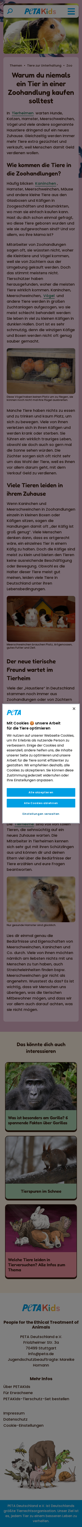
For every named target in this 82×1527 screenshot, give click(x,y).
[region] (41, 764)
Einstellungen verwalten (41, 814)
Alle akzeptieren (41, 792)
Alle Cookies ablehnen (41, 803)
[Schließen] (74, 708)
